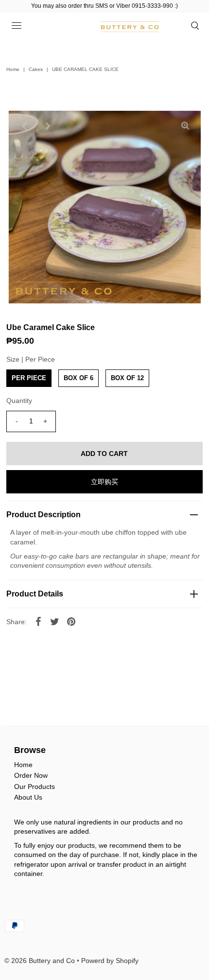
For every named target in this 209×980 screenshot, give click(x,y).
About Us (28, 797)
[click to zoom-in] (185, 126)
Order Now (31, 775)
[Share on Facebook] (38, 621)
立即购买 (104, 482)
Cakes (36, 69)
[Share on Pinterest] (71, 621)
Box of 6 (78, 378)
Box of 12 (127, 378)
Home (12, 69)
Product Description (43, 514)
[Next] (47, 126)
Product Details (34, 594)
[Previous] (24, 126)
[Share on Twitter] (55, 621)
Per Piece (29, 378)
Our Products (34, 786)
